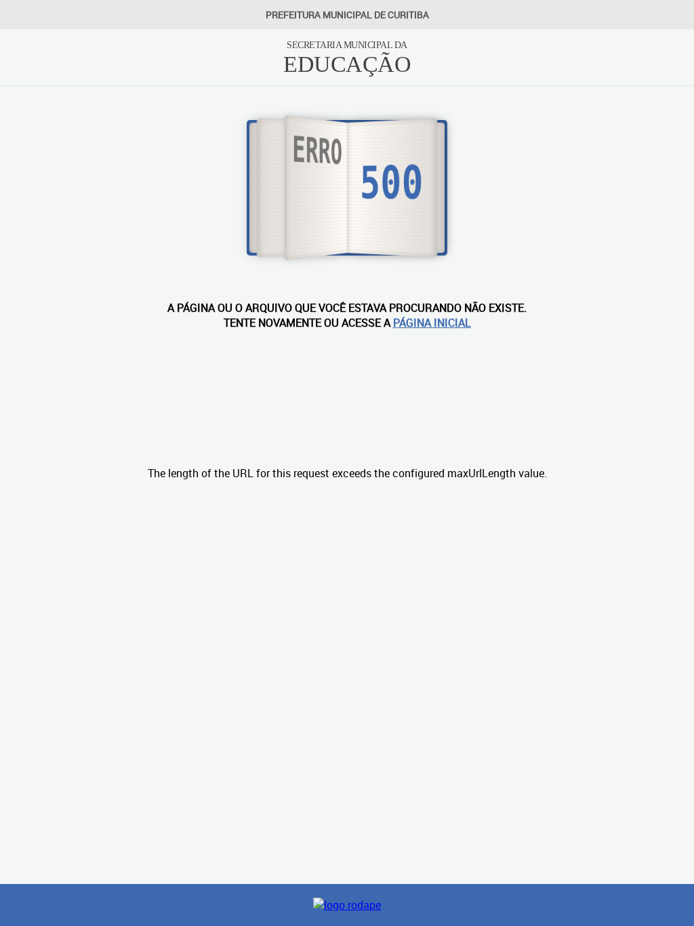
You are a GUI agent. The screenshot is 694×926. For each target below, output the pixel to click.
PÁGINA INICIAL (432, 322)
